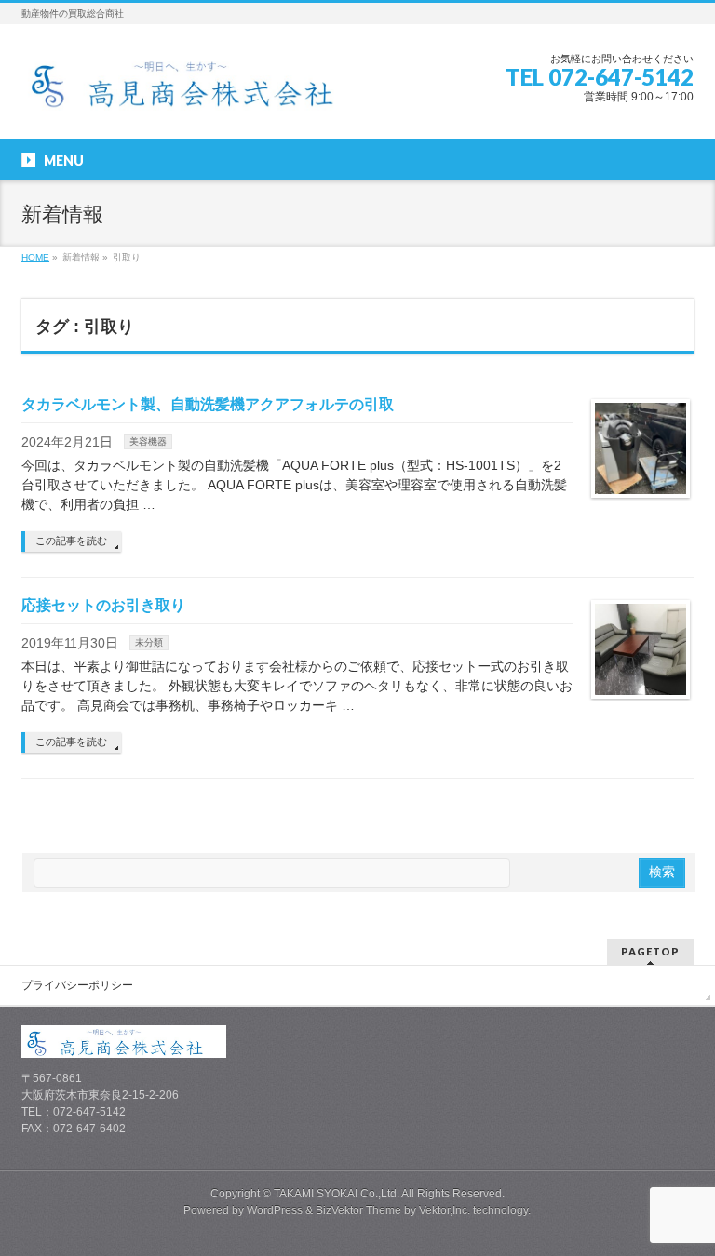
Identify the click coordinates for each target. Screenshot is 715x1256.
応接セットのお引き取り (103, 605)
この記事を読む (71, 540)
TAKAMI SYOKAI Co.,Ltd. (336, 1193)
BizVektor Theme (358, 1210)
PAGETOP (650, 951)
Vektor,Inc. (444, 1210)
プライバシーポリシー (77, 985)
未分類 (149, 642)
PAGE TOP (682, 1200)
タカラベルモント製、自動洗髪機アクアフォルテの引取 (207, 404)
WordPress (275, 1210)
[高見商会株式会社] (197, 89)
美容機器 (148, 441)
